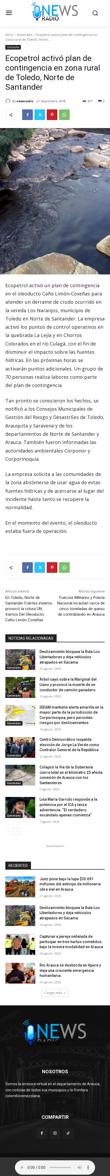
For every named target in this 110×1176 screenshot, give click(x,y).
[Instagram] (55, 1133)
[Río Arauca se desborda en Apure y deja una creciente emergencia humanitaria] (20, 973)
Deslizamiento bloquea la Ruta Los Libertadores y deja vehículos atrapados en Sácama (70, 656)
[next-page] (17, 831)
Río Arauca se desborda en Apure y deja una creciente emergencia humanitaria (70, 970)
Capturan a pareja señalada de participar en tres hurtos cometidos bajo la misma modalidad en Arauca (71, 941)
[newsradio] (8, 101)
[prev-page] (8, 831)
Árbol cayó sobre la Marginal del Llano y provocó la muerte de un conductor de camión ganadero (68, 684)
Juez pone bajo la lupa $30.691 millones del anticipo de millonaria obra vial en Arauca (70, 884)
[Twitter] (39, 114)
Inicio (9, 34)
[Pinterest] (52, 114)
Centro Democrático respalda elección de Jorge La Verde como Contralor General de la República (69, 744)
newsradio (25, 101)
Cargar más (53, 992)
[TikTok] (68, 1133)
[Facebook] (27, 114)
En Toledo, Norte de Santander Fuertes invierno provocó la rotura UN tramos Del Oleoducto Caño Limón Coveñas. (28, 608)
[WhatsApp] (64, 114)
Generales (24, 34)
